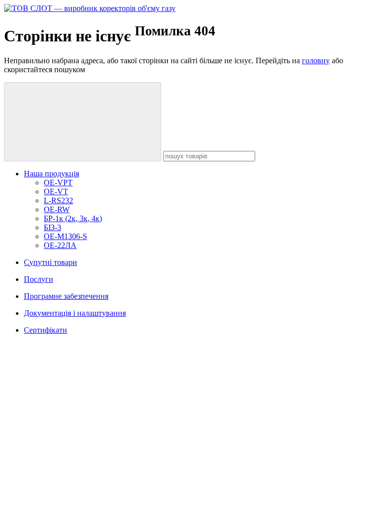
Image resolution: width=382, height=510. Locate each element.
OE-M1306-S (65, 236)
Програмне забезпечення (66, 296)
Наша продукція (51, 173)
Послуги (38, 279)
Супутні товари (50, 262)
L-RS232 (58, 200)
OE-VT (56, 191)
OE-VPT (58, 182)
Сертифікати (45, 330)
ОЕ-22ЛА (60, 245)
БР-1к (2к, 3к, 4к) (73, 218)
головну (316, 60)
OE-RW (57, 209)
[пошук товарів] (82, 121)
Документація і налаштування (75, 313)
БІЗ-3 (52, 227)
